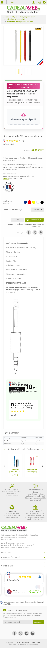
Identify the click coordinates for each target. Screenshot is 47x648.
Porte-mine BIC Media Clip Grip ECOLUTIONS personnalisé (32, 472)
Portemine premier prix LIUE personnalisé (15, 471)
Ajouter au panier (36, 220)
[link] (28, 232)
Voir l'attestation (17, 389)
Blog (12, 2)
